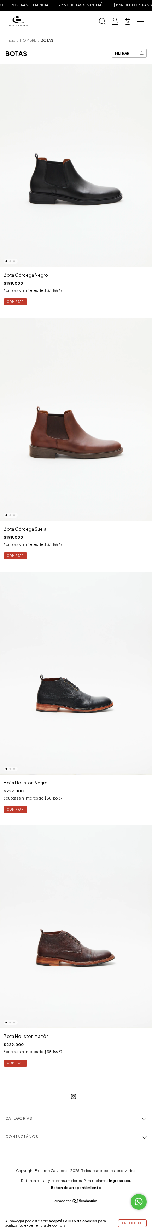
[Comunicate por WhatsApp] (139, 1202)
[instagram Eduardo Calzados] (73, 1096)
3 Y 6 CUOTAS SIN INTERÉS (67, 5)
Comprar (15, 302)
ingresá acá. (120, 1181)
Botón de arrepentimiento (76, 1188)
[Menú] (140, 22)
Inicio (10, 40)
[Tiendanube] (76, 1201)
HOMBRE (28, 40)
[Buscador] (102, 22)
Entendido (132, 1223)
